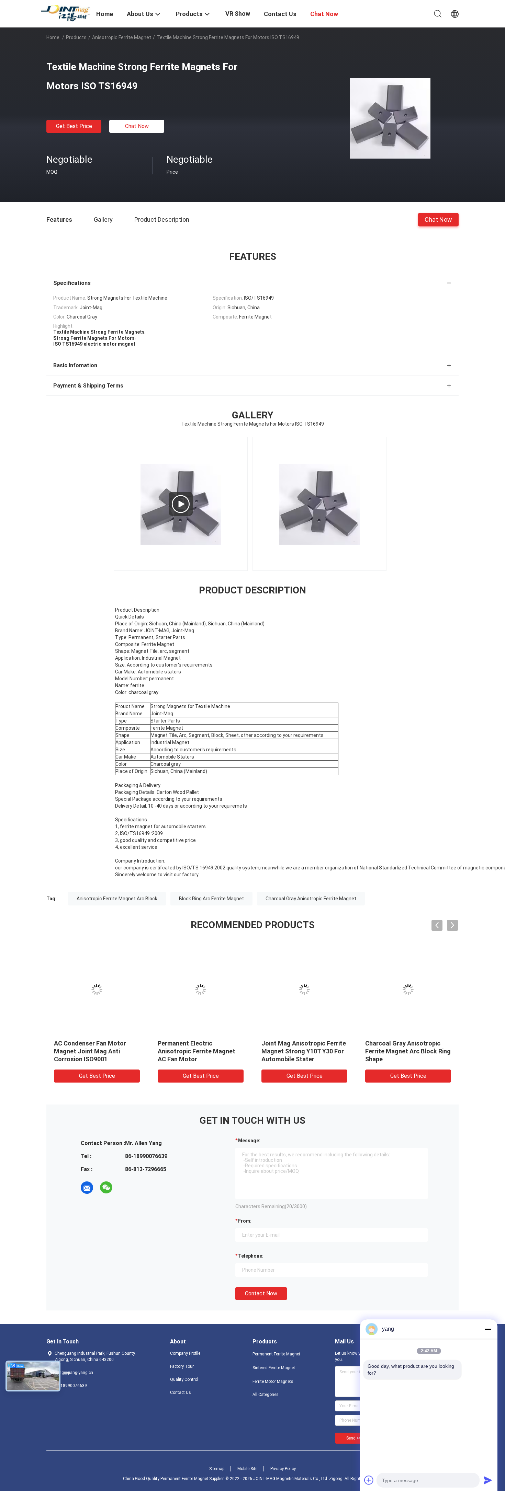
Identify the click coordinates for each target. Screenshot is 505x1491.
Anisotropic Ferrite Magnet (121, 37)
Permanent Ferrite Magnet (276, 1354)
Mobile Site (247, 1468)
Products (76, 37)
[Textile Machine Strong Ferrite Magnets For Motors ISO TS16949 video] (181, 504)
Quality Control (184, 1379)
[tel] (125, 1187)
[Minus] (488, 1329)
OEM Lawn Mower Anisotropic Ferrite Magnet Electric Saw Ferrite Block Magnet (96, 1051)
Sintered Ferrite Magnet (273, 1367)
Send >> (353, 1438)
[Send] (487, 1480)
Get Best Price (74, 126)
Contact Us (180, 1392)
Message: (249, 1140)
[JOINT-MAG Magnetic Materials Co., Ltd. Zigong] (67, 12)
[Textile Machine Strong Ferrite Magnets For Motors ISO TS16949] (390, 117)
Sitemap (216, 1468)
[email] (87, 1187)
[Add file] (369, 1480)
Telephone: (250, 1256)
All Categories (265, 1394)
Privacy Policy (283, 1468)
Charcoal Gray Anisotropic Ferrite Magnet (311, 898)
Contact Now (261, 1293)
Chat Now (137, 126)
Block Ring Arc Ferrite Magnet (211, 898)
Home (52, 37)
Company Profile (185, 1353)
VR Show (237, 13)
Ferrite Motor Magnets (272, 1381)
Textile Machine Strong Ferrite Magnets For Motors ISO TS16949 (198, 1051)
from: (244, 1221)
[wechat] (106, 1187)
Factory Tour (182, 1366)
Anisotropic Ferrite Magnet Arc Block (117, 898)
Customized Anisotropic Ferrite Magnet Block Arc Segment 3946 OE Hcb (401, 1051)
